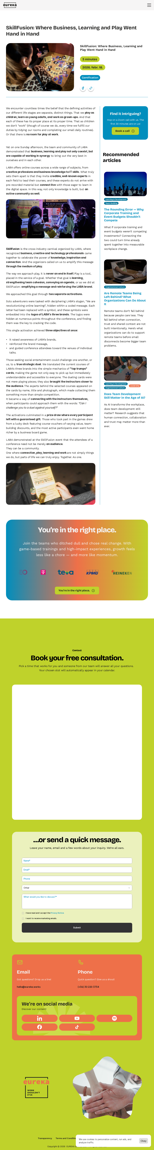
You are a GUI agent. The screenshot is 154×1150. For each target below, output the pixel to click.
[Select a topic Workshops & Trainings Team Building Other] (77, 888)
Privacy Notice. (57, 913)
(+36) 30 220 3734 (88, 986)
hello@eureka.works (28, 986)
